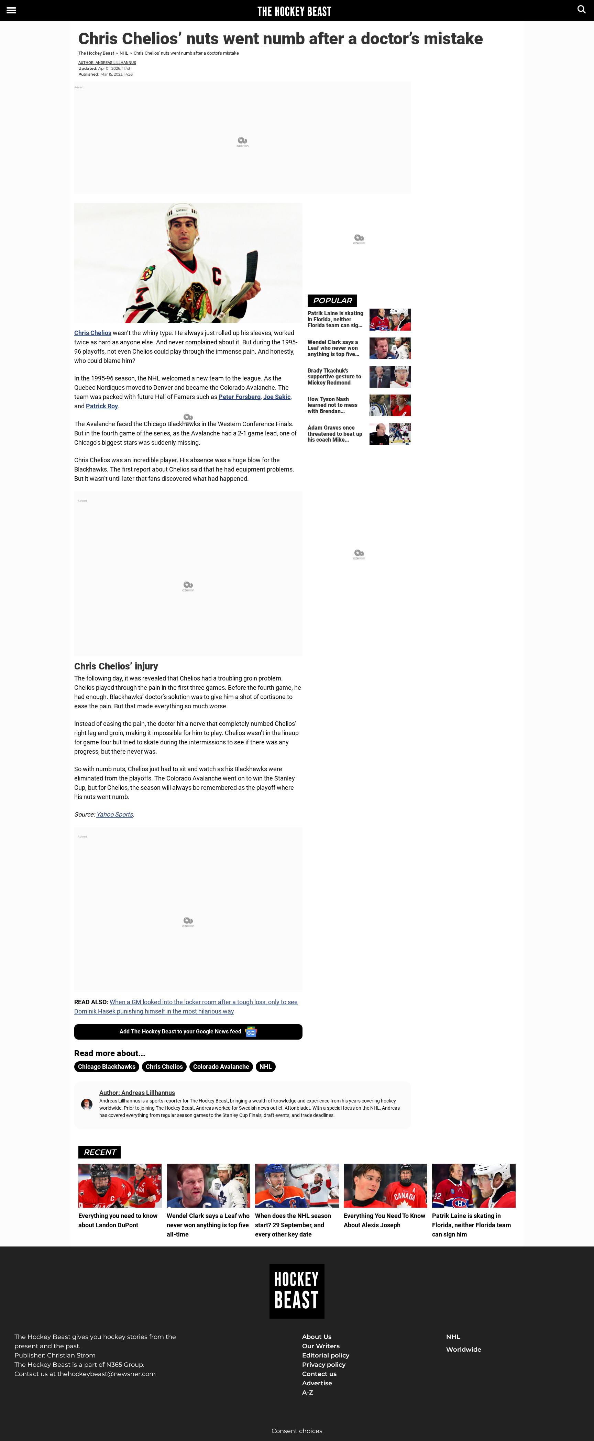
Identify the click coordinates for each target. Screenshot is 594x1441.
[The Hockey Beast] (294, 11)
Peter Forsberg (240, 396)
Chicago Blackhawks (106, 1066)
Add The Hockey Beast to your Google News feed (180, 1031)
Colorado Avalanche (221, 1066)
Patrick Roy (102, 406)
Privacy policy (323, 1364)
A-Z (307, 1392)
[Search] (582, 11)
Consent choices (297, 1431)
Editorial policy (325, 1355)
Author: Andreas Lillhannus (107, 62)
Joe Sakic (276, 396)
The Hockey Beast (96, 53)
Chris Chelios (92, 332)
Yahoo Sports (114, 814)
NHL (124, 53)
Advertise (317, 1383)
